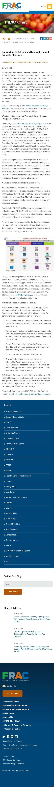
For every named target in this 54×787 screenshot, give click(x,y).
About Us (8, 717)
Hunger (9, 481)
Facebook (8, 736)
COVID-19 (10, 449)
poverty (9, 508)
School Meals (11, 535)
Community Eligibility (15, 444)
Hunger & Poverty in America (17, 725)
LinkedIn (12, 736)
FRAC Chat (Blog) (12, 721)
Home (3, 39)
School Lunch (12, 530)
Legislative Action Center (15, 706)
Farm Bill (9, 460)
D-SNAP (9, 455)
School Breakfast (13, 524)
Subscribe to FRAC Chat (12, 749)
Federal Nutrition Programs (16, 710)
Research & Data (11, 702)
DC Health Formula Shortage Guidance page (31, 394)
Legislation (10, 492)
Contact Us (11, 686)
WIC (7, 562)
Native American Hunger (16, 497)
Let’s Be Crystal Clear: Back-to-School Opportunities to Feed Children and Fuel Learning (29, 634)
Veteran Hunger (13, 556)
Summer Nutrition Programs (18, 551)
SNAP (8, 546)
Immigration (11, 487)
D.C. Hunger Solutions (11, 760)
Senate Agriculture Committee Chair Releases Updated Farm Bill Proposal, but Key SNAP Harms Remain (33, 649)
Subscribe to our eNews (12, 741)
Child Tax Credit (13, 433)
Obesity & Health (12, 729)
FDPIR (8, 465)
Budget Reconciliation (15, 417)
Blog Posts (9, 39)
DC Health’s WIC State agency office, (30, 124)
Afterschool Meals (13, 412)
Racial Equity (11, 513)
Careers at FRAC (12, 693)
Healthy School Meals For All (18, 476)
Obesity (9, 503)
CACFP (9, 422)
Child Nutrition (12, 428)
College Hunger (13, 439)
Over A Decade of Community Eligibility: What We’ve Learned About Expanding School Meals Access (32, 619)
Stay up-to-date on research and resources (20, 745)
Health (8, 471)
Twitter (4, 736)
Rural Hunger (11, 519)
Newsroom (9, 713)
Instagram (16, 736)
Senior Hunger (12, 540)
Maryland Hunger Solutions (13, 764)
